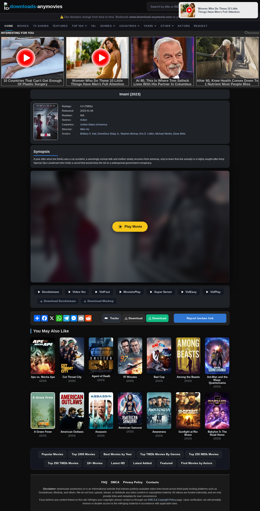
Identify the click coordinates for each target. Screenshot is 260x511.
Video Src (79, 291)
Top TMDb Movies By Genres (160, 454)
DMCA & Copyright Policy (162, 499)
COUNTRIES (127, 25)
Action (83, 120)
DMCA (115, 482)
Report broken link (200, 318)
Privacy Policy (133, 482)
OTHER (165, 25)
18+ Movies (95, 463)
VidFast (104, 291)
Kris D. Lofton (146, 133)
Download (136, 318)
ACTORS (184, 25)
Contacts (152, 482)
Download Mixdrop (101, 301)
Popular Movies (52, 454)
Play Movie (133, 227)
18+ (93, 25)
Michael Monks (163, 133)
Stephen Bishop (129, 133)
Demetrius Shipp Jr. (108, 133)
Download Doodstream (60, 301)
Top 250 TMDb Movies (63, 463)
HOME (8, 25)
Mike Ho (84, 129)
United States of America (93, 124)
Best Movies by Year (118, 454)
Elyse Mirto (179, 133)
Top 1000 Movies (83, 454)
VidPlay (215, 291)
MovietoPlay (132, 291)
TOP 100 (78, 25)
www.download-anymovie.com (150, 16)
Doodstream (50, 291)
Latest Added (142, 463)
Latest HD (118, 463)
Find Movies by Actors (196, 463)
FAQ (104, 482)
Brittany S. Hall (88, 133)
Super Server (163, 291)
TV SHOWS (41, 25)
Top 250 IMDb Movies (204, 454)
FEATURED (60, 25)
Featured (166, 463)
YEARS (148, 25)
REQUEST (200, 25)
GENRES (106, 25)
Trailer (114, 318)
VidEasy (191, 291)
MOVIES (23, 25)
